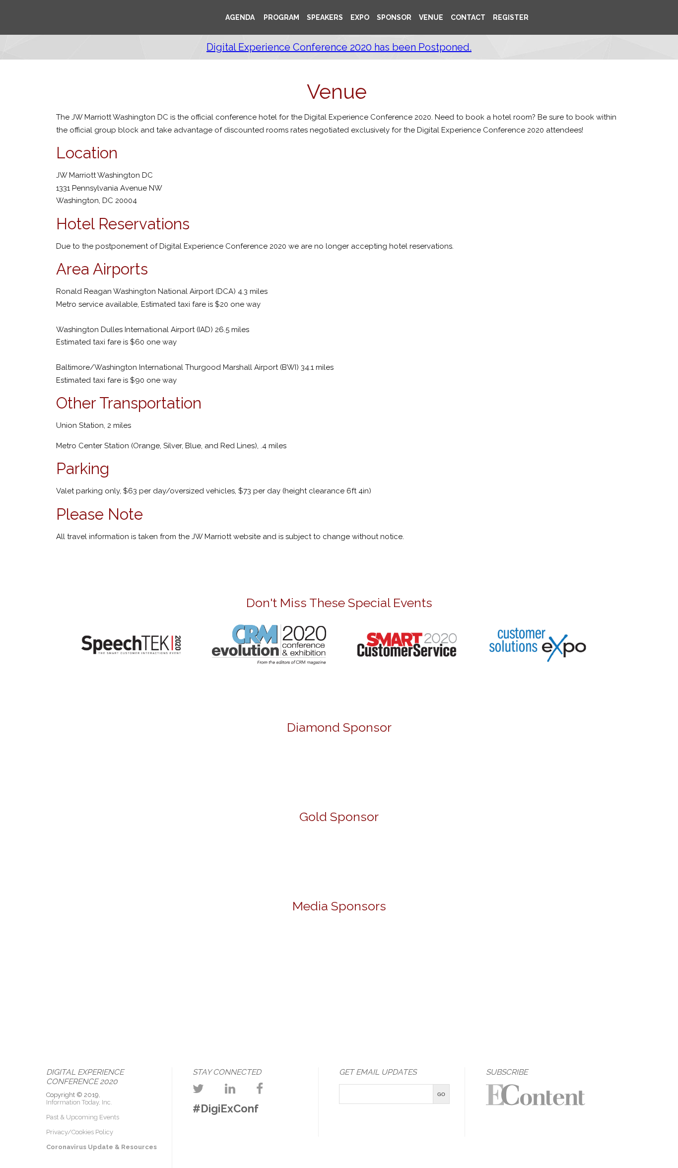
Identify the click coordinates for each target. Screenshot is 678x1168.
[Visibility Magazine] (605, 950)
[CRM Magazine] (149, 950)
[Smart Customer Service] (377, 950)
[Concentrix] (339, 857)
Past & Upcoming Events (82, 1117)
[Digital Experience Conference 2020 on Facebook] (259, 1089)
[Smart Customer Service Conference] (407, 667)
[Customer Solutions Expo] (537, 661)
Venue (431, 17)
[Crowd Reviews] (301, 950)
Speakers (325, 17)
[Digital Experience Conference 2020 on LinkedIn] (230, 1089)
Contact (468, 17)
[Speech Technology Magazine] (453, 950)
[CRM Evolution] (269, 667)
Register (511, 17)
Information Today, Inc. (79, 1102)
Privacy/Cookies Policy (79, 1132)
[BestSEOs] (73, 950)
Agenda (240, 17)
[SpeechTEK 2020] (131, 658)
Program (280, 17)
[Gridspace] (339, 771)
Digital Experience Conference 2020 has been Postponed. (339, 47)
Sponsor (394, 17)
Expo (359, 17)
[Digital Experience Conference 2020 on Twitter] (198, 1089)
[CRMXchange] (225, 950)
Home (183, 12)
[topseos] (529, 950)
